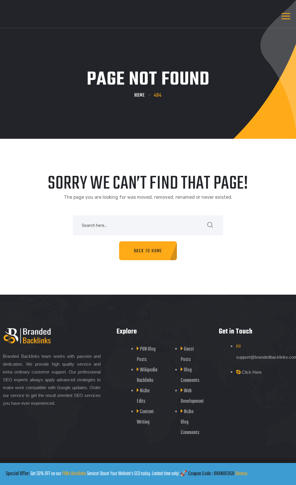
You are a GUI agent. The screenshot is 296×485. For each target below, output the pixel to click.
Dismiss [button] (241, 474)
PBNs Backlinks (74, 474)
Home (139, 95)
